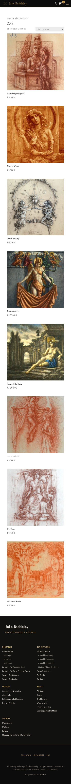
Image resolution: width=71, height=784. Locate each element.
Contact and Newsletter (11, 691)
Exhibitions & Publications (12, 699)
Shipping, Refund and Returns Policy (16, 735)
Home (9, 18)
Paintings (7, 655)
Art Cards (41, 675)
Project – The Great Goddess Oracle (16, 671)
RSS (48, 755)
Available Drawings (45, 659)
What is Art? (42, 703)
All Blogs (40, 691)
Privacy (5, 731)
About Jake (6, 695)
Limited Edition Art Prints (48, 667)
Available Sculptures (46, 663)
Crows (39, 695)
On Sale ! (40, 679)
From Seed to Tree (44, 707)
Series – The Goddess (10, 675)
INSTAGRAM (39, 755)
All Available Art (43, 651)
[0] (61, 3)
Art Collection (7, 651)
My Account (7, 723)
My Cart (5, 727)
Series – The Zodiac (10, 679)
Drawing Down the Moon (47, 711)
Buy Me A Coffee (8, 703)
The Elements (42, 699)
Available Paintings (45, 655)
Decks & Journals (43, 671)
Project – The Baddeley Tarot (13, 667)
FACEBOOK (26, 755)
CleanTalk (42, 774)
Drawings (7, 659)
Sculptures (8, 663)
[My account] (55, 3)
